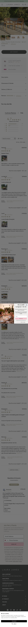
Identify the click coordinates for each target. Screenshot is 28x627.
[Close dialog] (26, 305)
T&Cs (21, 320)
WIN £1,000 (21, 318)
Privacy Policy (24, 320)
